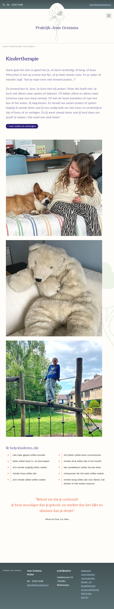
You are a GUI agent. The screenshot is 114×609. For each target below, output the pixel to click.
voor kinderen (29, 46)
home (5, 46)
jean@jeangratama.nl (100, 5)
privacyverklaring (90, 590)
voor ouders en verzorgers (22, 126)
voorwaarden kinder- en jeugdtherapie (88, 582)
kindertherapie (15, 46)
